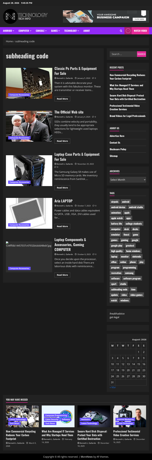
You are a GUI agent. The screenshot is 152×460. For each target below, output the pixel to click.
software (115, 278)
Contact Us (115, 142)
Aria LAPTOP (29, 213)
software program (132, 278)
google (135, 240)
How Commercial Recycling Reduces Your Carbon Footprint (127, 76)
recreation (116, 273)
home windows (133, 251)
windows (125, 300)
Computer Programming (56, 415)
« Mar (113, 387)
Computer (24, 30)
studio (123, 284)
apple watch (117, 218)
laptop (114, 256)
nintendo (136, 256)
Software (66, 419)
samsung (129, 273)
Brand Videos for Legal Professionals (128, 116)
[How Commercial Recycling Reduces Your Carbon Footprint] (22, 416)
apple (127, 212)
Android (7, 30)
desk (126, 229)
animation (116, 212)
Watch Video (140, 30)
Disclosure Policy (118, 149)
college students (134, 223)
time (133, 289)
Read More (63, 99)
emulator (115, 234)
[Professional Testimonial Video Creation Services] (129, 416)
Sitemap (114, 156)
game (135, 234)
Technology (70, 30)
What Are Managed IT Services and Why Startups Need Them (126, 87)
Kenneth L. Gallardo (65, 78)
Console (40, 30)
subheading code (119, 289)
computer (116, 229)
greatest (130, 245)
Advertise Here (117, 136)
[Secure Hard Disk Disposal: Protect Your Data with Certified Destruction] (93, 416)
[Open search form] (121, 31)
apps (128, 218)
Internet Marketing (125, 419)
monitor (125, 256)
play (141, 262)
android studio (136, 207)
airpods (114, 201)
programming (129, 267)
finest (126, 234)
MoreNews (87, 456)
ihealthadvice (117, 313)
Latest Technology (18, 419)
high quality (116, 251)
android (125, 201)
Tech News (14, 423)
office (114, 262)
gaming (124, 240)
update (114, 295)
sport (113, 284)
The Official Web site (29, 126)
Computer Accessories (19, 94)
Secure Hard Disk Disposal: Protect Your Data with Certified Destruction (127, 97)
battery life (116, 223)
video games (136, 295)
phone (133, 262)
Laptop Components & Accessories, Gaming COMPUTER (29, 256)
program (115, 267)
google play (116, 245)
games (114, 240)
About (86, 30)
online (123, 262)
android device (118, 207)
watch (114, 300)
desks (135, 229)
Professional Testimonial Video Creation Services (125, 107)
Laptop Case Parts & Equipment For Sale (29, 170)
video (124, 295)
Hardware (85, 419)
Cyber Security (51, 419)
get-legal (114, 317)
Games (54, 30)
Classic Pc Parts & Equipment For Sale (29, 83)
